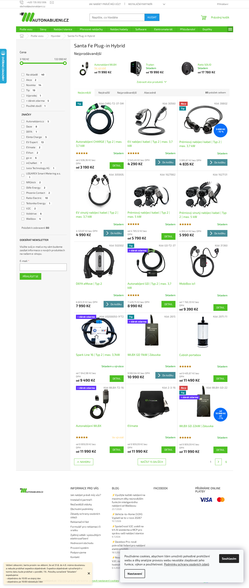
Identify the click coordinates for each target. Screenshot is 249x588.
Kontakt (74, 557)
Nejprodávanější (127, 92)
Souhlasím (229, 558)
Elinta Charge (36, 136)
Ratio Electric (37, 197)
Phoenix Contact (38, 192)
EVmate (33, 147)
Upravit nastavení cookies (104, 580)
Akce (31, 79)
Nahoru (85, 461)
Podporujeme (78, 552)
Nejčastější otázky (81, 504)
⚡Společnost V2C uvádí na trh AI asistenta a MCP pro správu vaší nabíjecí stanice (128, 530)
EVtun (32, 152)
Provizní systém (79, 547)
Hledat (151, 17)
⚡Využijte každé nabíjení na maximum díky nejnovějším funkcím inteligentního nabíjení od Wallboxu (128, 500)
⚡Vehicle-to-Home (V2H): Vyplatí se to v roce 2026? (127, 515)
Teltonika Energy (38, 203)
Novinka (33, 85)
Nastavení (135, 573)
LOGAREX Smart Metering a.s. (43, 175)
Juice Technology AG (40, 168)
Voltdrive (34, 213)
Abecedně (150, 92)
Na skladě (35, 74)
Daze (31, 126)
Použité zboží (36, 105)
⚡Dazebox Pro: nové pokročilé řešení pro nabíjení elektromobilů (128, 545)
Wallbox (33, 218)
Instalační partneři (140, 4)
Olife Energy (35, 187)
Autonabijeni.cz (37, 121)
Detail (117, 165)
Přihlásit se (30, 276)
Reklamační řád (79, 521)
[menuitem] (26, 29)
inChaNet (34, 162)
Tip (30, 90)
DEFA (31, 131)
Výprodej (33, 95)
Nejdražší (104, 92)
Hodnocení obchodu (81, 543)
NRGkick (33, 182)
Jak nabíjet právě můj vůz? (105, 4)
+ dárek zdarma (37, 100)
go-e (31, 157)
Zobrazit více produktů (150, 81)
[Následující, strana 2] (218, 462)
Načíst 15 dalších (152, 461)
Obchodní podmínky (81, 508)
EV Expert (34, 142)
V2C (31, 208)
